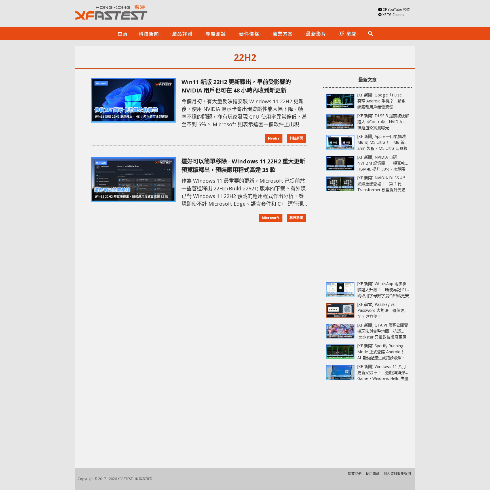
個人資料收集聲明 (397, 473)
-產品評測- (182, 33)
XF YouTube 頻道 (396, 9)
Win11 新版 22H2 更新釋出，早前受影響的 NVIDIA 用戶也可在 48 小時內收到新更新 (236, 86)
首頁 (123, 33)
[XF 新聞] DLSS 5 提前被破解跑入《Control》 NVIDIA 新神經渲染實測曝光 (383, 121)
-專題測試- (215, 33)
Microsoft (271, 217)
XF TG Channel (394, 14)
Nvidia (274, 138)
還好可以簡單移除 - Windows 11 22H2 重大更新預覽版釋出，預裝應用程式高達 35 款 (243, 165)
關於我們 (355, 473)
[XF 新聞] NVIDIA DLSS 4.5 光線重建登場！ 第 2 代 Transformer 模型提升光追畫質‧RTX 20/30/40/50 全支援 (381, 189)
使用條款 (372, 473)
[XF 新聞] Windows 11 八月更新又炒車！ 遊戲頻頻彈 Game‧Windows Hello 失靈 (383, 372)
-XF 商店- (348, 33)
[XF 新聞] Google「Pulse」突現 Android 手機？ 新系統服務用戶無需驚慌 (381, 101)
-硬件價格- (249, 33)
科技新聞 (296, 138)
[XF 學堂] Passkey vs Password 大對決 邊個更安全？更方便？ (382, 310)
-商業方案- (282, 33)
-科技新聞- (148, 33)
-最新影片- (316, 33)
